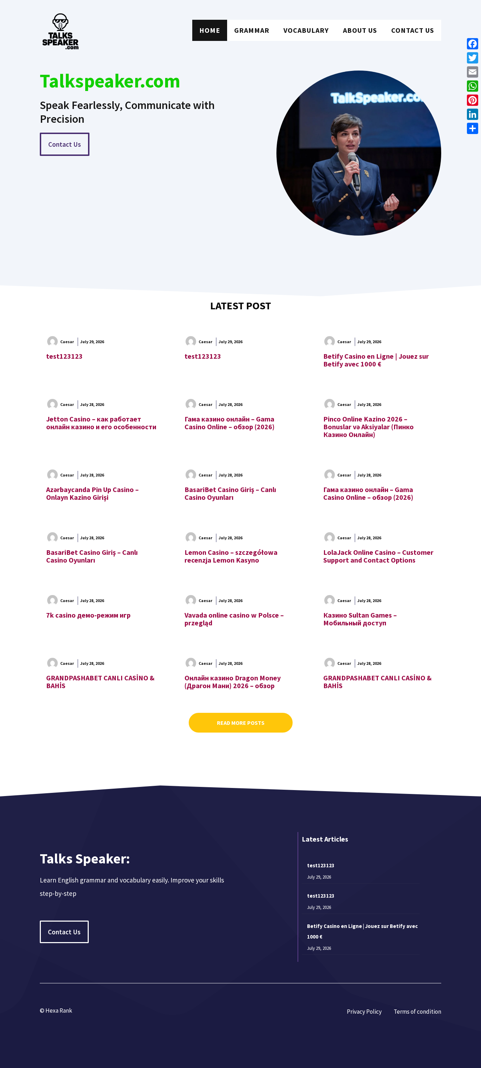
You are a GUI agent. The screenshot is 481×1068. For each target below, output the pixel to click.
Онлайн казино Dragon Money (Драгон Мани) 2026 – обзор (233, 681)
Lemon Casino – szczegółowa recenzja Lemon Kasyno (231, 556)
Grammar (251, 30)
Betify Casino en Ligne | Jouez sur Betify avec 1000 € (376, 360)
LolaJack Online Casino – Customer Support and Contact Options (378, 556)
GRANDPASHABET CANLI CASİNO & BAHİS (100, 681)
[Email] (473, 72)
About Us (360, 30)
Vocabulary (306, 30)
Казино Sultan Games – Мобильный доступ (360, 619)
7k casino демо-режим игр (88, 615)
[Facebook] (473, 44)
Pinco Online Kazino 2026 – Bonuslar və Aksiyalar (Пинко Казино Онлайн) (368, 426)
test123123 (64, 356)
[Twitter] (473, 58)
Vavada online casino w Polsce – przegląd (234, 619)
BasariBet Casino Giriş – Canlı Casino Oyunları (230, 493)
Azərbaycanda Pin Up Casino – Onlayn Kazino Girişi (92, 493)
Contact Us (412, 30)
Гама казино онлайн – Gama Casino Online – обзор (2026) (230, 422)
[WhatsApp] (473, 86)
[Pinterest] (473, 100)
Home (209, 30)
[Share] (473, 128)
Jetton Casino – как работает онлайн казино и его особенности (101, 422)
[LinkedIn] (473, 114)
